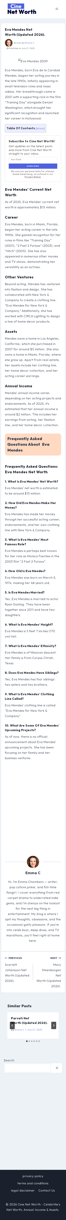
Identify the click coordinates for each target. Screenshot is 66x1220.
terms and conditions (33, 1183)
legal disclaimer (23, 1190)
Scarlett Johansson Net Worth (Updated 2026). (17, 969)
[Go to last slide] (12, 1025)
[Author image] (9, 43)
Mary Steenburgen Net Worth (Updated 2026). (49, 972)
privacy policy (33, 1176)
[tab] (27, 1041)
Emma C (29, 42)
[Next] (53, 1025)
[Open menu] (57, 8)
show (40, 128)
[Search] (57, 1068)
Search (9, 1060)
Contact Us (47, 1190)
